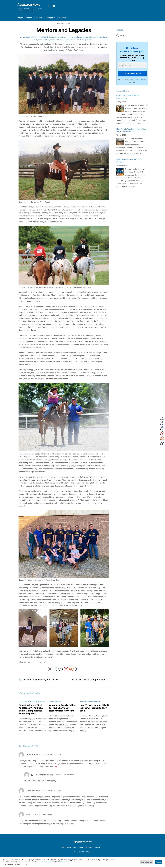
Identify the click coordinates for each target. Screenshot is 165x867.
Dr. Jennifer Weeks (28, 37)
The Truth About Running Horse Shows (40, 679)
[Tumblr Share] (77, 669)
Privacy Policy (47, 862)
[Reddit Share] (71, 669)
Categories (50, 18)
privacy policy (139, 80)
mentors (90, 40)
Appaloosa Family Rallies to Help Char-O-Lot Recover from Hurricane (62, 708)
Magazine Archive (24, 18)
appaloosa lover (56, 40)
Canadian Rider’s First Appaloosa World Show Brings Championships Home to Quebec (31, 709)
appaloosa (77, 37)
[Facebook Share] (55, 669)
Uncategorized (60, 37)
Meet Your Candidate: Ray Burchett (88, 679)
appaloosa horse (88, 37)
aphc (71, 37)
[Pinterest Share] (66, 669)
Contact (62, 18)
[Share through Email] (50, 669)
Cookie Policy (64, 862)
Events (39, 18)
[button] (162, 448)
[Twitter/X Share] (60, 669)
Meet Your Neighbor (46, 37)
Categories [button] (89, 847)
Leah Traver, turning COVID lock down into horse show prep (94, 708)
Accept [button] (158, 862)
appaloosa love (43, 40)
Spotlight (83, 702)
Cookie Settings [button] (146, 862)
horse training (81, 40)
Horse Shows (24, 702)
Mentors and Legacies (63, 30)
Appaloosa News (81, 852)
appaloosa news (69, 40)
